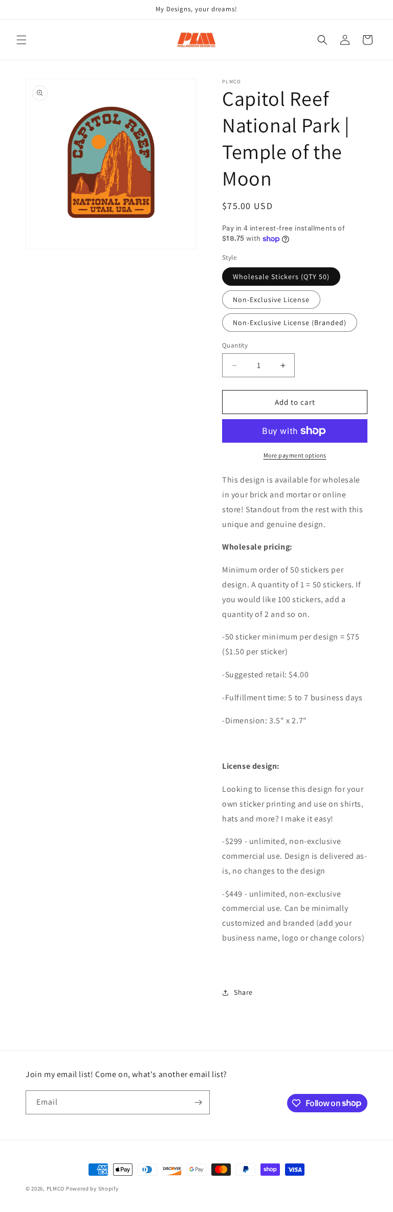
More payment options (295, 455)
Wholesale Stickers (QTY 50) (281, 276)
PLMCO (56, 1188)
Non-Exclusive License (271, 299)
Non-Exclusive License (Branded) (289, 322)
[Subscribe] (198, 1102)
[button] (21, 40)
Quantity (235, 345)
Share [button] (243, 992)
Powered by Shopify (92, 1188)
